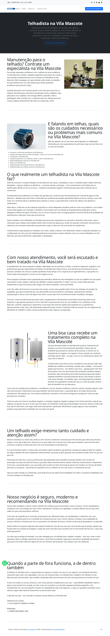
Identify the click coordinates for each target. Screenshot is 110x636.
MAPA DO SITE (42, 9)
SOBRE (23, 9)
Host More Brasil (59, 629)
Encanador (31, 629)
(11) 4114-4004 (27, 2)
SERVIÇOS (31, 9)
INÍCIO (18, 9)
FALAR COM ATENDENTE (94, 9)
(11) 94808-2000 (14, 2)
